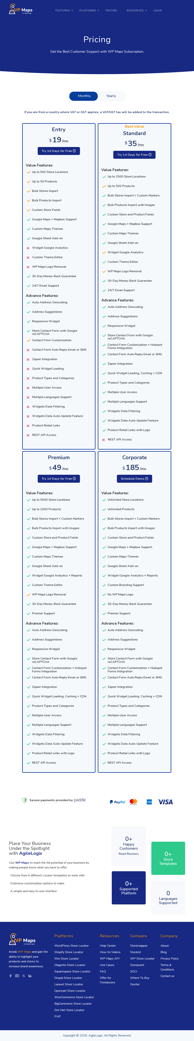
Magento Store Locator (69, 965)
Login (157, 10)
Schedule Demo (133, 479)
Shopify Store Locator (68, 952)
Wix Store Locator (66, 959)
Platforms (87, 10)
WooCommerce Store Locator (74, 997)
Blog (163, 952)
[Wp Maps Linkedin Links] (29, 975)
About (164, 946)
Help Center (108, 946)
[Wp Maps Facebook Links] (10, 975)
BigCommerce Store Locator (73, 1004)
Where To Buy (139, 978)
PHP (57, 1016)
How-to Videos (110, 952)
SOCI (133, 971)
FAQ (103, 971)
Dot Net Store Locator (69, 1010)
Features (63, 10)
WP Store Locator (142, 959)
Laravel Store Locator (68, 984)
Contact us (167, 976)
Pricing (111, 10)
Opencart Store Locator (69, 991)
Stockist (135, 952)
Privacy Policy (169, 959)
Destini (134, 984)
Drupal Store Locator (68, 978)
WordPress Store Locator (71, 946)
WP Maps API (109, 959)
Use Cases (107, 965)
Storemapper (139, 946)
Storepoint (137, 965)
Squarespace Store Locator (72, 971)
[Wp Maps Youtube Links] (17, 975)
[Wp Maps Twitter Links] (23, 975)
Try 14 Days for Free (57, 151)
